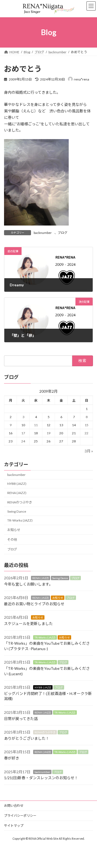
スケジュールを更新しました (28, 623)
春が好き (11, 758)
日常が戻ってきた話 (21, 718)
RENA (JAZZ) (16, 493)
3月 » (89, 450)
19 (48, 433)
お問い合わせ (13, 806)
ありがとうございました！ (26, 738)
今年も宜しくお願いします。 (28, 584)
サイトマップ (13, 826)
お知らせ (13, 530)
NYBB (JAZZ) (16, 484)
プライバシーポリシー (20, 816)
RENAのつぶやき (19, 502)
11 (36, 425)
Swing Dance (16, 511)
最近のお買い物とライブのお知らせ (34, 603)
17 (23, 433)
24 (23, 441)
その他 (12, 539)
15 (86, 425)
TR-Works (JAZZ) (20, 520)
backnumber (43, 233)
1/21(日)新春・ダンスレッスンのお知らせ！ (41, 777)
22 (86, 433)
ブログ (62, 233)
